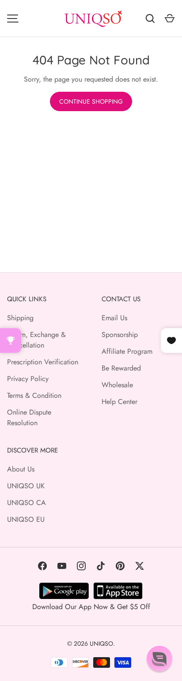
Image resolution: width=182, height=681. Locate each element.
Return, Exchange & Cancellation (36, 339)
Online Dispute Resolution (29, 417)
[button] (159, 658)
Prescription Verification (42, 362)
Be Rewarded (121, 368)
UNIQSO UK (26, 486)
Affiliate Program (127, 351)
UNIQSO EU (26, 519)
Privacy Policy (28, 379)
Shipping (20, 318)
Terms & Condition (34, 395)
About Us (20, 469)
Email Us (114, 318)
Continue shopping (91, 101)
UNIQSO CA (26, 503)
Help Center (119, 402)
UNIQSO (101, 643)
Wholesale (117, 385)
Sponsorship (120, 334)
